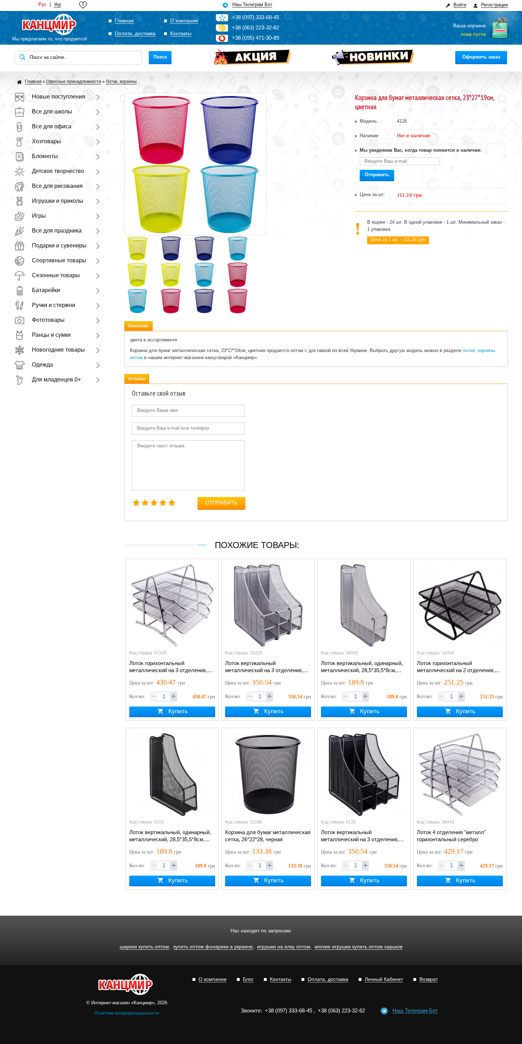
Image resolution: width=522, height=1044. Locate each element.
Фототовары (48, 320)
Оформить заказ (481, 57)
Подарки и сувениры (59, 245)
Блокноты (45, 156)
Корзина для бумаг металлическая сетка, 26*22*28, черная (267, 835)
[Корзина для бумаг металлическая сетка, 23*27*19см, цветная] (137, 238)
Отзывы (136, 378)
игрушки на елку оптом (283, 946)
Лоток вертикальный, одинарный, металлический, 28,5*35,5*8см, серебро (362, 667)
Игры (39, 216)
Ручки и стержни (53, 305)
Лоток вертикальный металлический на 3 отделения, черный (360, 836)
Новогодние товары (58, 350)
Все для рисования (57, 186)
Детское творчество (58, 171)
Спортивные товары (59, 260)
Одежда (42, 365)
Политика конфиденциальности (126, 1013)
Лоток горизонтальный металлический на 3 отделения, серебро (168, 667)
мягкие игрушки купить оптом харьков (358, 946)
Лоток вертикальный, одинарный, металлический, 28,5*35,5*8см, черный (170, 836)
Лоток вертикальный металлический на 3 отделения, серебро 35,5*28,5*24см (264, 667)
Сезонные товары (56, 275)
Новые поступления (58, 97)
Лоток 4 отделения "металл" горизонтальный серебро (451, 835)
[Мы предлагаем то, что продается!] (49, 25)
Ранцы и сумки (51, 335)
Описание (138, 325)
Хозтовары (46, 141)
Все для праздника (57, 231)
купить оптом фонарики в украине (213, 946)
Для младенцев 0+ (56, 379)
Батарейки (46, 290)
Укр (57, 4)
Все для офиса (51, 126)
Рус (42, 4)
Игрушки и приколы (57, 201)
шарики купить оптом (144, 946)
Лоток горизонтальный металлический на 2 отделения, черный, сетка (456, 667)
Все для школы (52, 111)
